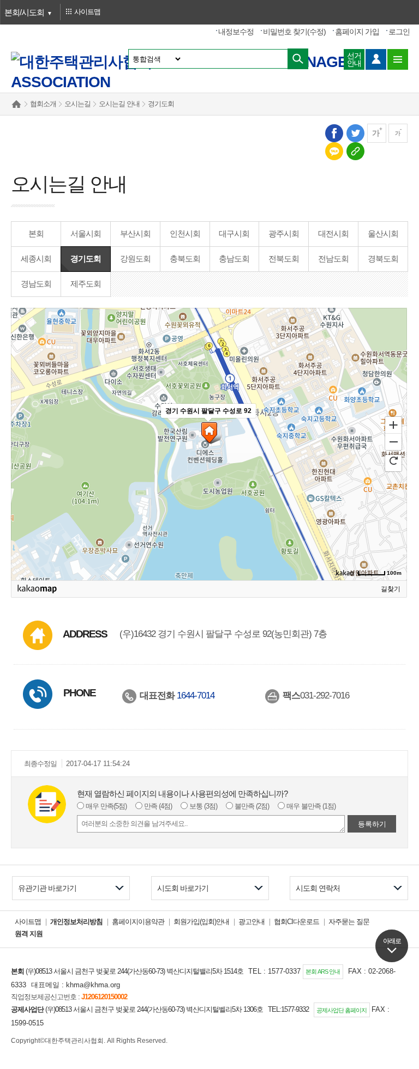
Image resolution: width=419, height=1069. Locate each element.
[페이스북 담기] (334, 133)
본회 (36, 233)
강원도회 (135, 258)
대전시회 (333, 233)
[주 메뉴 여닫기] (397, 59)
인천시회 (185, 233)
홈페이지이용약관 (138, 922)
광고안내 (251, 922)
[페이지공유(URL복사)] (355, 151)
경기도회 (161, 104)
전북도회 (283, 258)
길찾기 (390, 589)
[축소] (393, 441)
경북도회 (383, 258)
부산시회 (135, 233)
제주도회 (85, 283)
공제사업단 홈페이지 (341, 1010)
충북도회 (185, 258)
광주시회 (283, 233)
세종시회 (36, 258)
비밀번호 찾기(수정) (294, 31)
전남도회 (333, 258)
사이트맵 (28, 922)
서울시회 (85, 233)
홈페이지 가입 (357, 31)
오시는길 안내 (119, 104)
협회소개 (43, 104)
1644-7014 (195, 695)
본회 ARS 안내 (323, 971)
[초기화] (393, 459)
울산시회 (383, 233)
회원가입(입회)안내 (201, 922)
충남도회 (234, 258)
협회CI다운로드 (296, 922)
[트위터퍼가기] (355, 133)
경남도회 (36, 283)
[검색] (298, 58)
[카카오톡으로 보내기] (334, 151)
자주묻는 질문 (348, 922)
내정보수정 (236, 31)
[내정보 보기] (376, 59)
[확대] (393, 424)
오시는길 (77, 104)
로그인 (399, 31)
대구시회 (234, 233)
